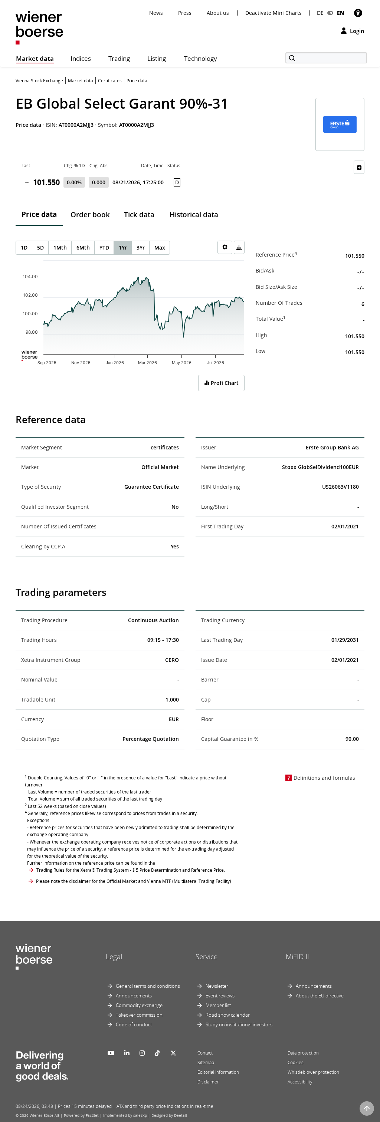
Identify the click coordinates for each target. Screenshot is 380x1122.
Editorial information (218, 1072)
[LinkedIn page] (127, 1053)
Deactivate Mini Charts (273, 13)
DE (320, 12)
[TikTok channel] (157, 1053)
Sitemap (205, 1062)
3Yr (141, 247)
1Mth (60, 247)
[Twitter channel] (173, 1053)
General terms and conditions (148, 986)
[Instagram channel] (142, 1053)
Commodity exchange (139, 1005)
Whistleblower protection (313, 1072)
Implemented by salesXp (125, 1115)
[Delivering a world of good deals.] (42, 1064)
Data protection (303, 1053)
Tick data (139, 215)
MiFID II (297, 956)
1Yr (123, 247)
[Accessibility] (358, 12)
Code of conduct (134, 1024)
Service (206, 956)
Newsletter (217, 986)
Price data (39, 214)
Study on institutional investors (239, 1024)
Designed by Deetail (169, 1115)
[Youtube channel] (111, 1053)
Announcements (134, 995)
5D (40, 247)
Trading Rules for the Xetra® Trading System (82, 870)
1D (24, 247)
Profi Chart (224, 382)
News (156, 12)
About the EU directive (320, 995)
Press (184, 12)
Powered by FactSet (81, 1115)
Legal (114, 956)
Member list (218, 1005)
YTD (104, 247)
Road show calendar (228, 1015)
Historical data (194, 215)
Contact (205, 1053)
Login (356, 30)
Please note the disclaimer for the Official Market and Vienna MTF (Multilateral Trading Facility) (133, 881)
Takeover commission (139, 1015)
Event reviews (220, 995)
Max (159, 247)
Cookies (296, 1062)
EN (340, 12)
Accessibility (300, 1082)
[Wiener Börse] (39, 27)
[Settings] (224, 247)
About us (218, 12)
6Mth (83, 247)
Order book (90, 215)
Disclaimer (208, 1082)
